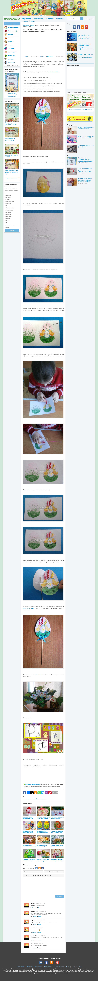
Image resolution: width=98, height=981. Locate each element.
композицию (40, 674)
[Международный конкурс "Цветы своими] (12, 131)
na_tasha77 (33, 935)
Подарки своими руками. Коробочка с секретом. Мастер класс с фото (85, 180)
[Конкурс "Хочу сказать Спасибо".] (12, 148)
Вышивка (42, 56)
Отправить (59, 896)
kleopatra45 (33, 920)
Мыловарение (12, 52)
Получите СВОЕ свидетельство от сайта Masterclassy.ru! (12, 95)
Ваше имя (32, 911)
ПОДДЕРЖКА (60, 19)
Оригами (11, 59)
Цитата (39, 907)
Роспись (8, 223)
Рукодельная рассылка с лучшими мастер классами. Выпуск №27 (85, 169)
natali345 (32, 903)
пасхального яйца (54, 72)
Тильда (8, 199)
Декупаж (11, 41)
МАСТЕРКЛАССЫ (38, 19)
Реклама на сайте (59, 966)
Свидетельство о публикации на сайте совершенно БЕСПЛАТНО (85, 159)
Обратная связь (21, 966)
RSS (80, 966)
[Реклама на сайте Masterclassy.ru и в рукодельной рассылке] (80, 121)
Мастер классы (48, 966)
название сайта (12, 19)
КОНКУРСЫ (50, 19)
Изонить (11, 45)
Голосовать (12, 230)
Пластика (8, 212)
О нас (67, 966)
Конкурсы (30, 966)
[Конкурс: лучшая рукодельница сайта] (12, 107)
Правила (74, 966)
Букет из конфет (13, 31)
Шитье (8, 220)
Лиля (31, 943)
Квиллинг (11, 48)
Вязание (10, 38)
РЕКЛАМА (25, 21)
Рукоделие (9, 205)
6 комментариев (49, 56)
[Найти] (81, 18)
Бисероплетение (13, 27)
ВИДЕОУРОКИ (26, 19)
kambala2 (27, 56)
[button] (24, 876)
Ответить (34, 907)
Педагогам (11, 62)
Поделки (8, 197)
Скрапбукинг (9, 210)
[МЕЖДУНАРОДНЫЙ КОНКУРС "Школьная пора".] (12, 163)
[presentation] (24, 875)
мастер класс (42, 799)
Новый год (11, 55)
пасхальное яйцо (33, 799)
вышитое (25, 799)
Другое (8, 227)
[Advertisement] (43, 45)
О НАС (33, 21)
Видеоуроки (38, 966)
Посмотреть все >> (12, 178)
